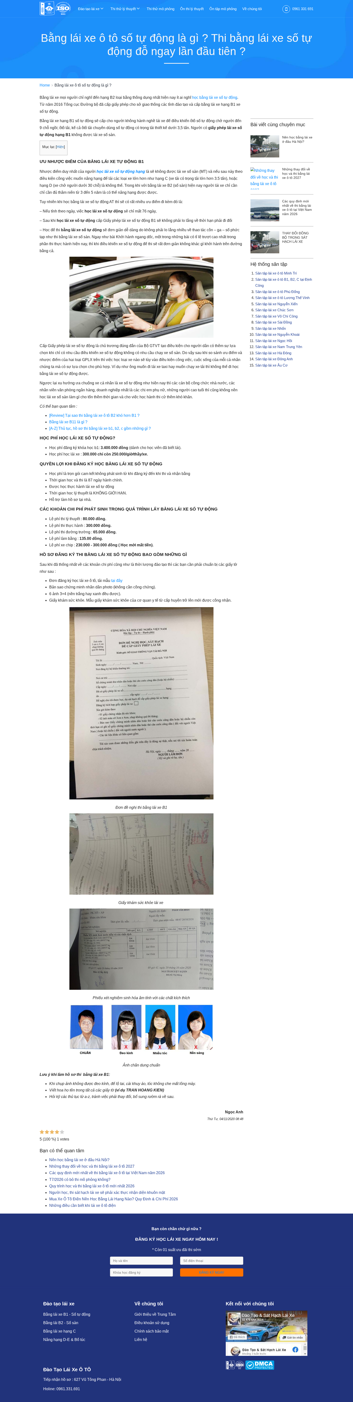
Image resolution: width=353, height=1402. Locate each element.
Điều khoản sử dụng (151, 1323)
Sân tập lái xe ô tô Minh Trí (276, 273)
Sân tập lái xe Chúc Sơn (274, 310)
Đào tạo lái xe (89, 9)
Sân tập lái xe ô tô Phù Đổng (277, 292)
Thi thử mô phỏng (160, 9)
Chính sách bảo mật (151, 1331)
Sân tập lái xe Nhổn (270, 328)
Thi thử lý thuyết (123, 9)
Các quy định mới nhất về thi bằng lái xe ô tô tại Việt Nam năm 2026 (107, 1173)
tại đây (116, 581)
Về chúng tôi (252, 9)
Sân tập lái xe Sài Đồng (273, 322)
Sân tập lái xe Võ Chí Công (276, 316)
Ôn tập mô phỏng (223, 9)
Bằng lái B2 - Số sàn (60, 1323)
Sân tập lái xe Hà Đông (273, 353)
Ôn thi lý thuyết (192, 9)
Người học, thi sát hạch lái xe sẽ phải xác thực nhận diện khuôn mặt (107, 1192)
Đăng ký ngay (211, 1272)
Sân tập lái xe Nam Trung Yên (278, 347)
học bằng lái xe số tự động (214, 97)
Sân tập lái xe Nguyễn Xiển (276, 304)
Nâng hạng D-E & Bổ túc (64, 1340)
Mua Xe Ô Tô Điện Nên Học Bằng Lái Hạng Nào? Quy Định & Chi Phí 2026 (113, 1199)
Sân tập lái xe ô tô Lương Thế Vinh (282, 298)
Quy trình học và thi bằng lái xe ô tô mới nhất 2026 (91, 1186)
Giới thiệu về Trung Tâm (155, 1314)
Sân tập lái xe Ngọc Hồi (273, 341)
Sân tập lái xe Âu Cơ (271, 365)
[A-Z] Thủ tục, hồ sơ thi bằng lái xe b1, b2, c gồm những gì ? (100, 428)
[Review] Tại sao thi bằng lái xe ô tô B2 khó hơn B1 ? (94, 415)
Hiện (60, 147)
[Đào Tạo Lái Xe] (266, 1354)
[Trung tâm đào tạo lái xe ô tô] (59, 8)
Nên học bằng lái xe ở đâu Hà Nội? (79, 1160)
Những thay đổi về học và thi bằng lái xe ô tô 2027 (91, 1166)
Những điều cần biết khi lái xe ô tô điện (82, 1205)
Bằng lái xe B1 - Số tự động (66, 1314)
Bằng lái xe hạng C (59, 1331)
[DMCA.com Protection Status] (259, 1368)
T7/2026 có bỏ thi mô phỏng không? (79, 1180)
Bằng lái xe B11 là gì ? (68, 422)
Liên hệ (140, 1340)
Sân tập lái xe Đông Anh (274, 359)
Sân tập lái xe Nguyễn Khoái (277, 334)
